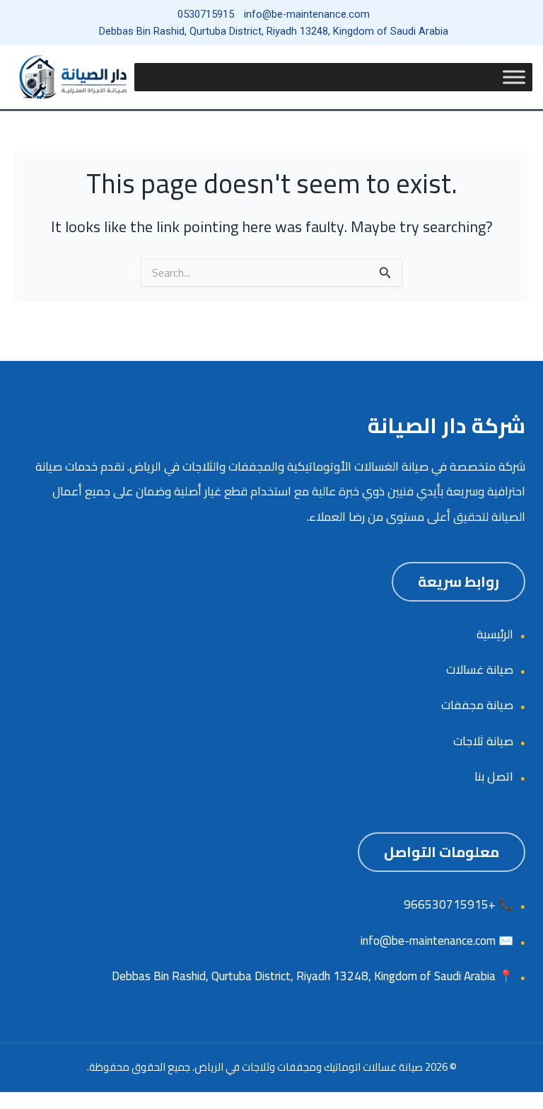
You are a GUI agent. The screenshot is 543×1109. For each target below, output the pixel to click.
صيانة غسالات (479, 669)
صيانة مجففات (477, 705)
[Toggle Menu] (514, 77)
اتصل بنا (493, 776)
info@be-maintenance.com (428, 940)
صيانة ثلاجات (483, 741)
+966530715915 (450, 904)
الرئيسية (495, 634)
